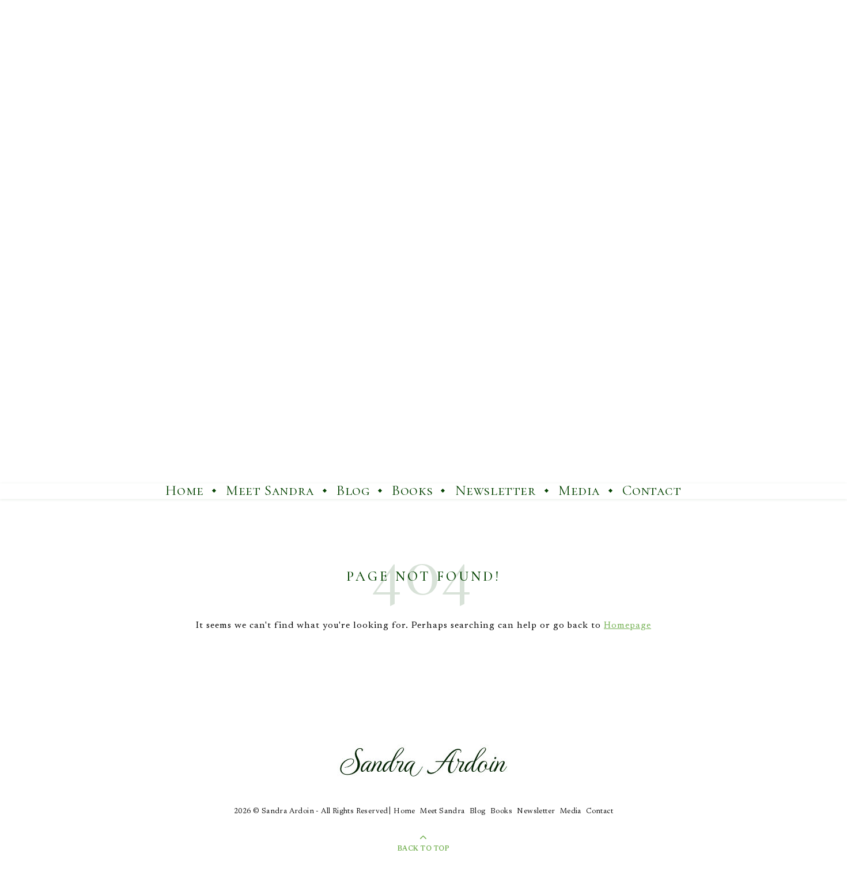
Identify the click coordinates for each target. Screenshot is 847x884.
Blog (352, 490)
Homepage (627, 625)
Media (579, 490)
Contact (651, 490)
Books (412, 490)
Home (184, 490)
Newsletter (495, 490)
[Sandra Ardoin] (423, 241)
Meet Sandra (270, 490)
